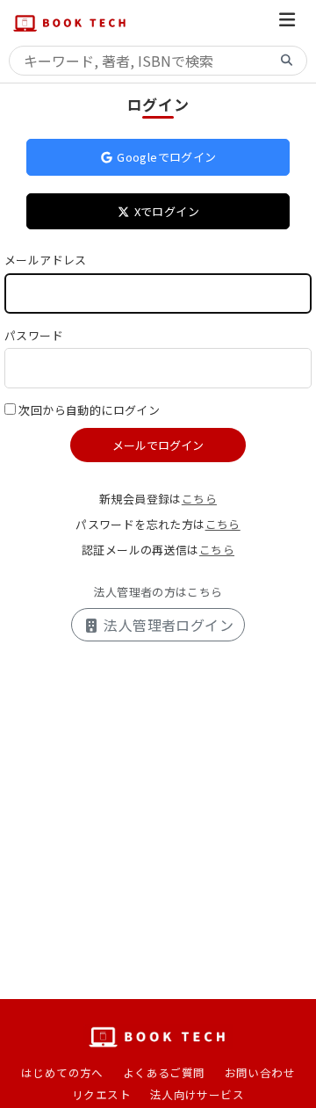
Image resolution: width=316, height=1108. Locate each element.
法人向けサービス (197, 1094)
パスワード (33, 335)
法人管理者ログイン (166, 624)
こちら (199, 498)
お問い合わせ (260, 1072)
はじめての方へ (62, 1072)
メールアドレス (45, 259)
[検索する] (287, 61)
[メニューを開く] (287, 22)
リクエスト (101, 1094)
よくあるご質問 (164, 1072)
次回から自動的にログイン (89, 410)
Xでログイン (165, 211)
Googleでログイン (165, 156)
